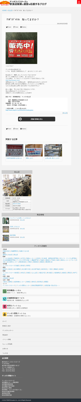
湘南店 (42, 262)
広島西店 (5, 278)
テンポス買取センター (23, 285)
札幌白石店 (6, 251)
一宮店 (50, 269)
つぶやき (5, 353)
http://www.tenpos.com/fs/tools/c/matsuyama (19, 110)
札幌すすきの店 (24, 251)
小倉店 (5, 282)
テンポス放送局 (7, 258)
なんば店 (34, 272)
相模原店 (36, 262)
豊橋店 (56, 269)
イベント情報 (6, 339)
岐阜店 (61, 269)
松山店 (10, 10)
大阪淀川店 (42, 272)
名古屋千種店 (36, 269)
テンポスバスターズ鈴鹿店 (11, 272)
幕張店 (48, 260)
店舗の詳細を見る (37, 119)
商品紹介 (5, 335)
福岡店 (10, 282)
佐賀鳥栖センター (19, 282)
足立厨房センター (12, 262)
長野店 (28, 265)
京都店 (28, 272)
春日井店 (44, 269)
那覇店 (46, 282)
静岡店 (5, 269)
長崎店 (28, 282)
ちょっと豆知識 (7, 344)
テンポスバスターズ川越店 (11, 265)
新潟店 (23, 265)
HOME (4, 10)
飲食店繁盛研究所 (37, 285)
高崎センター (30, 258)
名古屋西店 (17, 269)
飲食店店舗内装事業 (8, 391)
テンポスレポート (8, 330)
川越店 (42, 260)
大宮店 (38, 258)
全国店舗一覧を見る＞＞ (52, 285)
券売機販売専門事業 (8, 386)
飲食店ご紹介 (6, 326)
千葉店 (53, 260)
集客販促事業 (6, 393)
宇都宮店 (16, 258)
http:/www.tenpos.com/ (13, 80)
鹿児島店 (40, 282)
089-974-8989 (17, 203)
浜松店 (10, 269)
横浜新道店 (22, 262)
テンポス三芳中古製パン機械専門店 (27, 260)
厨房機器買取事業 (7, 384)
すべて (4, 321)
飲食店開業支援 (7, 395)
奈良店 (23, 272)
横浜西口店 (49, 262)
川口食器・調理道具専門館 (49, 258)
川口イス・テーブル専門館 (67, 258)
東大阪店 (49, 272)
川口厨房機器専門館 (9, 260)
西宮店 (70, 272)
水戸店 (23, 258)
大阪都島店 (57, 272)
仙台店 (10, 254)
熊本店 (34, 282)
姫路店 (64, 272)
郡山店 (16, 254)
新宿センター (65, 260)
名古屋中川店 (26, 269)
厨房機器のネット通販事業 (10, 382)
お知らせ (5, 348)
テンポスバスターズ (9, 285)
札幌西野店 (14, 251)
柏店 (58, 260)
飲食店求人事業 (7, 388)
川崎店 (30, 262)
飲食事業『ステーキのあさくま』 (12, 389)
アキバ (72, 260)
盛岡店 (5, 254)
